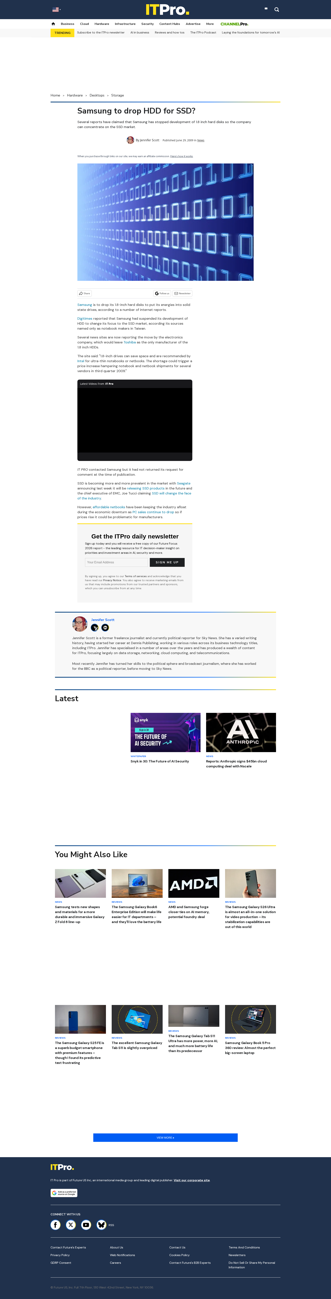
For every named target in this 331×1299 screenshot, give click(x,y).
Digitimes (84, 318)
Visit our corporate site (192, 1180)
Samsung (84, 304)
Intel (80, 361)
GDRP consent (61, 1263)
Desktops (97, 95)
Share (87, 293)
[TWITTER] (95, 627)
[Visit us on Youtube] (86, 1225)
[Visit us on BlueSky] (100, 1225)
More (210, 24)
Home (55, 95)
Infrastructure (125, 24)
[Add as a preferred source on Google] (64, 1193)
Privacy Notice (112, 580)
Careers (115, 1263)
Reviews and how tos (169, 32)
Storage (117, 95)
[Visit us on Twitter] (70, 1225)
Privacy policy (60, 1255)
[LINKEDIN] (106, 627)
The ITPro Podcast (203, 32)
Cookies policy (179, 1255)
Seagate (183, 483)
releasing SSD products (146, 488)
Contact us (177, 1247)
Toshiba (130, 342)
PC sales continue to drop (153, 512)
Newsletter (185, 293)
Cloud (84, 24)
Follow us (164, 293)
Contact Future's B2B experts (190, 1263)
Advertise (193, 24)
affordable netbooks (109, 507)
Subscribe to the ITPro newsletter (101, 32)
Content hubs (169, 24)
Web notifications (122, 1255)
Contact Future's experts (68, 1247)
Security (147, 24)
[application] (134, 420)
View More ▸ (165, 1137)
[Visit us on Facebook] (55, 1225)
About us (116, 1247)
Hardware (102, 24)
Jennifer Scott (149, 140)
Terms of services (136, 576)
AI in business (139, 32)
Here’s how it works (181, 156)
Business (67, 24)
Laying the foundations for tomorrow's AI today (255, 32)
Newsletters (237, 1255)
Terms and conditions (244, 1247)
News (200, 140)
